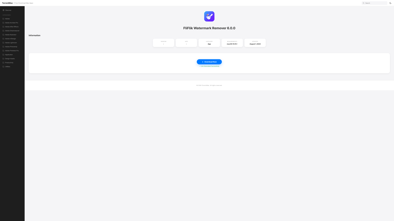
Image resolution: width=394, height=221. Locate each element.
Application (9, 54)
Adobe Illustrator (10, 35)
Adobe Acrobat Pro (11, 23)
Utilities (7, 66)
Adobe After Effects (11, 27)
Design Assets (10, 58)
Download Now (209, 62)
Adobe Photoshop (11, 46)
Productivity (9, 62)
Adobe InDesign (10, 38)
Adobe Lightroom (11, 42)
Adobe (7, 19)
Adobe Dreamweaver (12, 31)
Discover (8, 10)
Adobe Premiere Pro (12, 50)
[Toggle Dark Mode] (390, 3)
